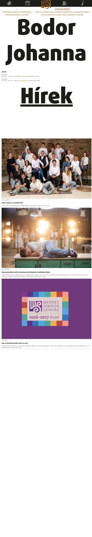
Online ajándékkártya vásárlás (72, 14)
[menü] (16, 9)
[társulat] (64, 3)
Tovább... (48, 206)
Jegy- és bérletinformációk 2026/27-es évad (15, 343)
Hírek (46, 97)
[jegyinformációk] (83, 3)
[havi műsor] (27, 3)
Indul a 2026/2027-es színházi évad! (12, 203)
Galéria (17, 14)
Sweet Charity (25, 76)
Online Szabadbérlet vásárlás (79, 12)
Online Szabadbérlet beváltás (51, 14)
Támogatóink (6, 12)
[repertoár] (9, 3)
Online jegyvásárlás (42, 12)
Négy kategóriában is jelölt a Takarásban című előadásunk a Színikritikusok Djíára (26, 272)
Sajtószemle (16, 12)
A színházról (24, 14)
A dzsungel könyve (24, 81)
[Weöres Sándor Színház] (46, 5)
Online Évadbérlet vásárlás (59, 12)
